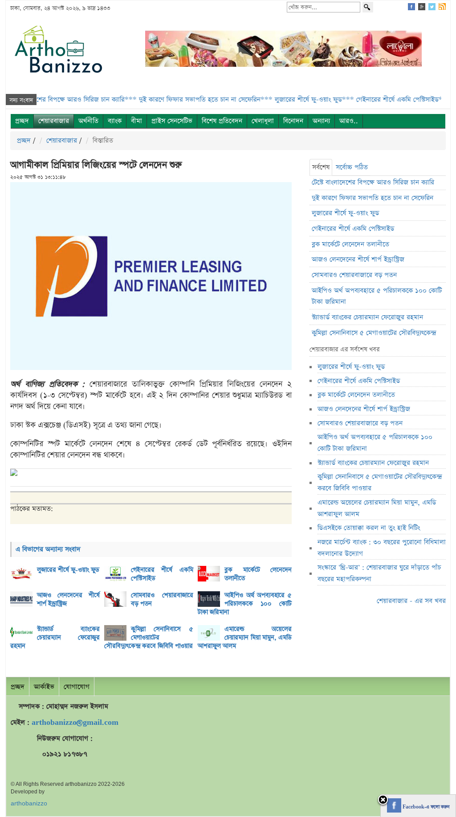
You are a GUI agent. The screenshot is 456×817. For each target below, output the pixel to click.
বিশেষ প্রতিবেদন (222, 121)
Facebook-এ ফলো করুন (425, 807)
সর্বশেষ (321, 167)
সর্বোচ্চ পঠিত (352, 167)
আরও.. (348, 121)
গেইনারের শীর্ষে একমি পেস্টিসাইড (162, 574)
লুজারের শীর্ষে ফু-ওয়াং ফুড (68, 569)
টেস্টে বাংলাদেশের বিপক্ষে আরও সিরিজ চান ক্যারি (373, 182)
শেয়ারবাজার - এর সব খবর (411, 601)
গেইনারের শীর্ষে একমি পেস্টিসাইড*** (384, 99)
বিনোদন (293, 121)
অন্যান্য (321, 121)
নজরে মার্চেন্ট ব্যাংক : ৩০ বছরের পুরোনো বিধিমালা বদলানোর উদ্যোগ (382, 547)
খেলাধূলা (263, 121)
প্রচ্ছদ (22, 121)
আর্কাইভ (44, 686)
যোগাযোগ (77, 686)
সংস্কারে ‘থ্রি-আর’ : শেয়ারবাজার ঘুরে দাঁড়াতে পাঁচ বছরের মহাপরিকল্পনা (379, 573)
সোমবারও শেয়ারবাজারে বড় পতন (162, 599)
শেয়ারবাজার (53, 121)
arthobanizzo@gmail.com (75, 722)
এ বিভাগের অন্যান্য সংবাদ (48, 549)
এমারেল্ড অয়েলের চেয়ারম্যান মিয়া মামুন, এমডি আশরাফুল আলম (245, 637)
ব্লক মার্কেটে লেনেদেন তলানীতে (258, 574)
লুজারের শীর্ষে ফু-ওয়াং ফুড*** (294, 99)
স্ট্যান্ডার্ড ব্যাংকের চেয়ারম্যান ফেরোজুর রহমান (55, 637)
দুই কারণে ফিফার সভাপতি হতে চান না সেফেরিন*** (186, 99)
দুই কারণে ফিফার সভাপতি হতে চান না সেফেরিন (372, 198)
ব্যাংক (115, 121)
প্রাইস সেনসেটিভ (171, 121)
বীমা (136, 121)
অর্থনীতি (88, 121)
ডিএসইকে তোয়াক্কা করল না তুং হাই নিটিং (369, 527)
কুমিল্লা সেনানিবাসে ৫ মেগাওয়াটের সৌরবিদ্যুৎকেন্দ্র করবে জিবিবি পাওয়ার (149, 637)
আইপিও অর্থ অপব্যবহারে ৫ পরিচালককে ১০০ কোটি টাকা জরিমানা (245, 603)
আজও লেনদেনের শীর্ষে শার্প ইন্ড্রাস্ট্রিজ (68, 599)
